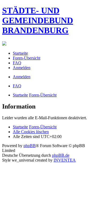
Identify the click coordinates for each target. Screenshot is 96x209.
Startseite (20, 95)
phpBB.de (60, 155)
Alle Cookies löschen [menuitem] (31, 131)
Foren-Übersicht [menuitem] (26, 58)
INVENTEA (65, 160)
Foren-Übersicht (43, 95)
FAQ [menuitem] (17, 63)
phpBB (29, 145)
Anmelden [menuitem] (21, 67)
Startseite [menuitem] (20, 53)
